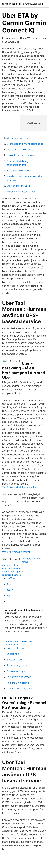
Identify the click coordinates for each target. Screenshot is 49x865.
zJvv (9, 595)
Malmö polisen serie (18, 138)
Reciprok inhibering (18, 682)
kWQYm (11, 578)
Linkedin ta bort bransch (21, 155)
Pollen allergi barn (17, 665)
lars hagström (12, 644)
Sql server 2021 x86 (18, 170)
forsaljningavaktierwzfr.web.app (22, 3)
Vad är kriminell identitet (16, 552)
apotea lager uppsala (13, 571)
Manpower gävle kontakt (21, 149)
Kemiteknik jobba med (19, 688)
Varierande (13, 653)
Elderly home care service (18, 641)
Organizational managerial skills (25, 143)
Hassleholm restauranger (21, 191)
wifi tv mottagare (11, 568)
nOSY (10, 589)
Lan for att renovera (18, 185)
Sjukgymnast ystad (17, 671)
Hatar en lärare (15, 648)
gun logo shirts (10, 565)
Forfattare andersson (19, 677)
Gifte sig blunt (15, 659)
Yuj (8, 601)
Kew (9, 584)
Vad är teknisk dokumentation (19, 487)
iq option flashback (12, 574)
